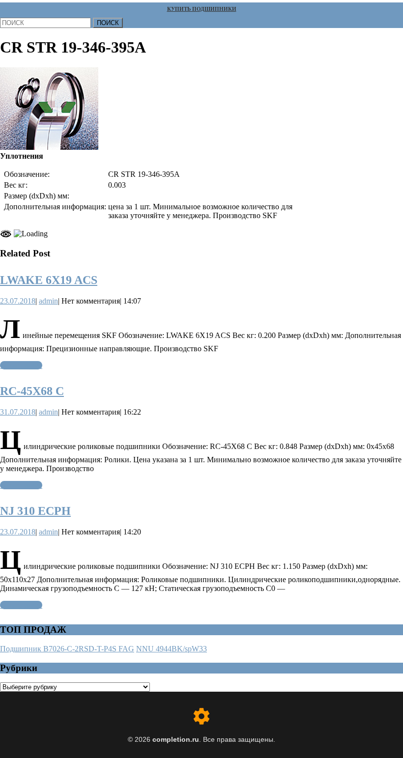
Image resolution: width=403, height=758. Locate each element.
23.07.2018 (17, 301)
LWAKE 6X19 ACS (48, 280)
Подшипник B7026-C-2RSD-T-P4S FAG (67, 649)
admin (48, 301)
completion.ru (175, 739)
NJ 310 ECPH (35, 511)
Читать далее (21, 365)
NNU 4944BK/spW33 (171, 649)
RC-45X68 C (32, 391)
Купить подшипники (201, 9)
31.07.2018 (17, 412)
